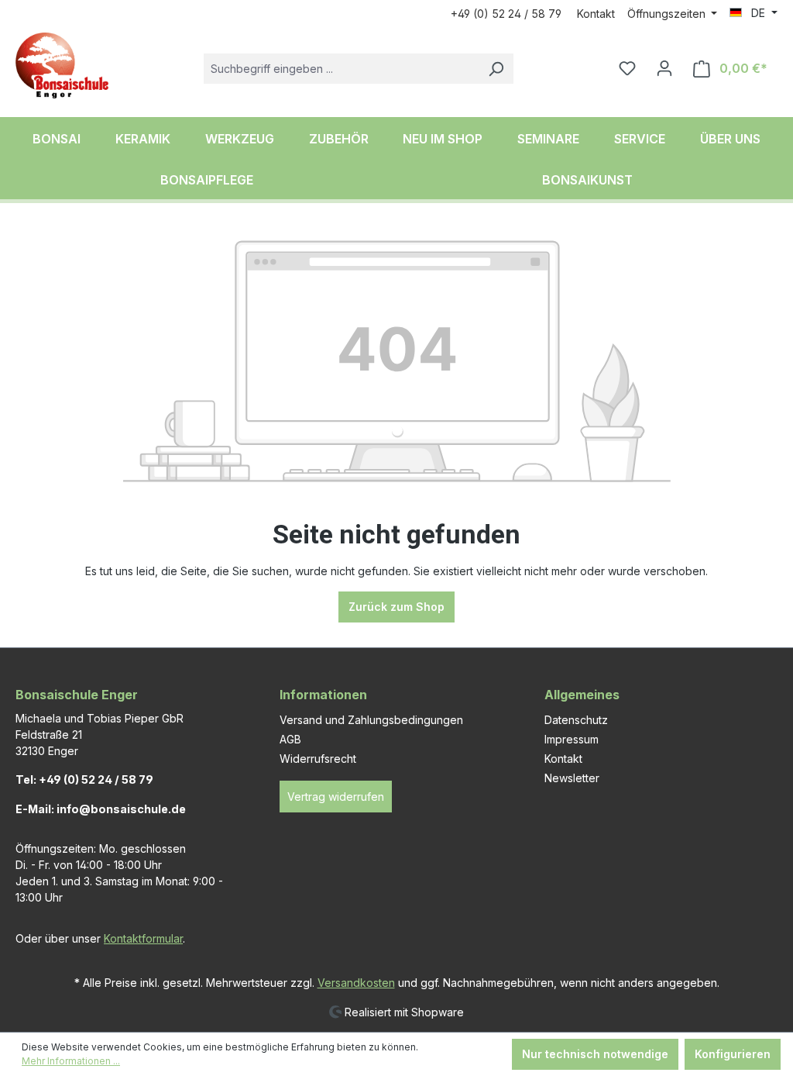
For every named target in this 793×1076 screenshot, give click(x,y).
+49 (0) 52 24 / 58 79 (506, 13)
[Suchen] (495, 68)
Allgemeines (582, 694)
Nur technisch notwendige (595, 1053)
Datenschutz (576, 719)
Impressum (571, 739)
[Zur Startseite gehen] (61, 65)
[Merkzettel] (627, 68)
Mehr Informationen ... (71, 1061)
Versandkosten (356, 982)
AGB (290, 739)
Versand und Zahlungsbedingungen (371, 719)
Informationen (323, 694)
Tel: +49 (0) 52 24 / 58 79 (84, 779)
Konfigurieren (733, 1053)
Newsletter (571, 778)
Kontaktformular (143, 938)
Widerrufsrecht (318, 758)
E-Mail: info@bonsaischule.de (100, 809)
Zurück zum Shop (396, 606)
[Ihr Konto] (664, 68)
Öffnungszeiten (668, 13)
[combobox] (341, 68)
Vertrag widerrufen (335, 796)
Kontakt (596, 13)
